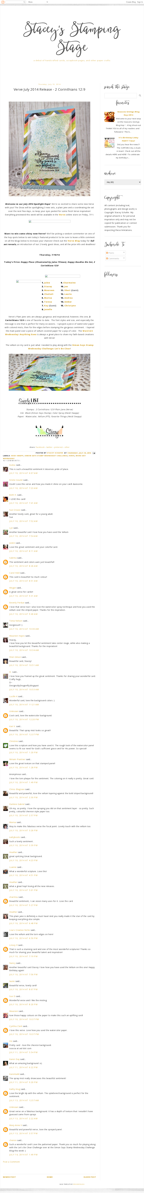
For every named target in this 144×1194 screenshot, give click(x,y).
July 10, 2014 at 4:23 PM (23, 860)
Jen (66, 286)
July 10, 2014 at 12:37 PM (24, 734)
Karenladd (14, 1074)
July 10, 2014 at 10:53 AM (24, 689)
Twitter (49, 447)
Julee (47, 282)
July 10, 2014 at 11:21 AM (24, 704)
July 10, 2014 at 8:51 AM (23, 581)
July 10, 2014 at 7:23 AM (23, 488)
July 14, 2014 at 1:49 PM (23, 1154)
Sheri (67, 290)
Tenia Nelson (15, 620)
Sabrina (13, 557)
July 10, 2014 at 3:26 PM (23, 830)
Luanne (13, 867)
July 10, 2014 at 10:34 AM (24, 650)
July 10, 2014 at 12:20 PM (24, 719)
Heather (13, 852)
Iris (10, 1041)
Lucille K (13, 696)
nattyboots (14, 837)
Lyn (11, 528)
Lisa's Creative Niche (19, 930)
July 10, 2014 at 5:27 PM (23, 905)
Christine (13, 741)
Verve (72, 456)
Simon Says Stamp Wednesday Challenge (46, 456)
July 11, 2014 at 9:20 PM (23, 1082)
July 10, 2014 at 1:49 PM (23, 782)
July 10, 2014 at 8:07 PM (23, 989)
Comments (113, 258)
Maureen (49, 290)
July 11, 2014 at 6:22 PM (23, 1067)
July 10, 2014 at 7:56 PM (23, 974)
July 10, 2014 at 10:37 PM (24, 1019)
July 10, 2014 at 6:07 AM (23, 473)
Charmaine (69, 282)
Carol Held (14, 572)
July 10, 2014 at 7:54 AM (23, 536)
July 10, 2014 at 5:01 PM (23, 890)
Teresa (48, 301)
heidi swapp (17, 456)
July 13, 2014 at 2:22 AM (23, 1118)
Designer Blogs (78, 1184)
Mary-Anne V (15, 1125)
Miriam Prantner (17, 759)
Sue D (12, 996)
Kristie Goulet (16, 480)
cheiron (13, 1140)
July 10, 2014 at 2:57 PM (23, 815)
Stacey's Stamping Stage (72, 39)
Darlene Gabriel (17, 804)
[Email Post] (93, 453)
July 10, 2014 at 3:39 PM (23, 845)
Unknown (13, 711)
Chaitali (48, 294)
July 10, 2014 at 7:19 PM (23, 956)
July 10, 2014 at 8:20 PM (23, 1004)
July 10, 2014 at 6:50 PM (23, 938)
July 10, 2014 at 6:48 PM (23, 923)
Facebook (40, 447)
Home (50, 1177)
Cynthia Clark (15, 1026)
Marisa (48, 297)
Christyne (70, 305)
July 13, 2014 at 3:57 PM (23, 1133)
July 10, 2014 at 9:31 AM (23, 596)
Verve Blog (74, 240)
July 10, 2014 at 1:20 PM (23, 752)
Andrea (68, 297)
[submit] (140, 95)
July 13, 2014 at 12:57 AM (24, 1100)
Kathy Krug (14, 1089)
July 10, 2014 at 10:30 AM (24, 629)
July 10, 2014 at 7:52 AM (23, 521)
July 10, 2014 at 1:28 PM (23, 767)
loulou (12, 465)
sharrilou (13, 897)
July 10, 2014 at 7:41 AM (23, 503)
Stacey (48, 286)
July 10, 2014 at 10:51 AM (24, 665)
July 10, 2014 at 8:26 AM (23, 566)
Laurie (68, 294)
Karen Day (14, 1059)
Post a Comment (11, 1161)
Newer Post (9, 1177)
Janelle (48, 309)
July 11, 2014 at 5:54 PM (23, 1052)
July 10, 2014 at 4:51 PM (23, 875)
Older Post (90, 1177)
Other (67, 447)
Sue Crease (14, 510)
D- (10, 672)
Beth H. (13, 495)
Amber (68, 301)
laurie (12, 981)
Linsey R (13, 945)
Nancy (12, 963)
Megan (12, 587)
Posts (111, 253)
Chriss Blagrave (17, 789)
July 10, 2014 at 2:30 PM (23, 797)
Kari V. (12, 726)
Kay (46, 305)
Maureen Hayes (17, 635)
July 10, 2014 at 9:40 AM (23, 614)
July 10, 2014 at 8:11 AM (23, 551)
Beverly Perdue (16, 602)
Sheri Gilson (15, 657)
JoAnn (12, 543)
